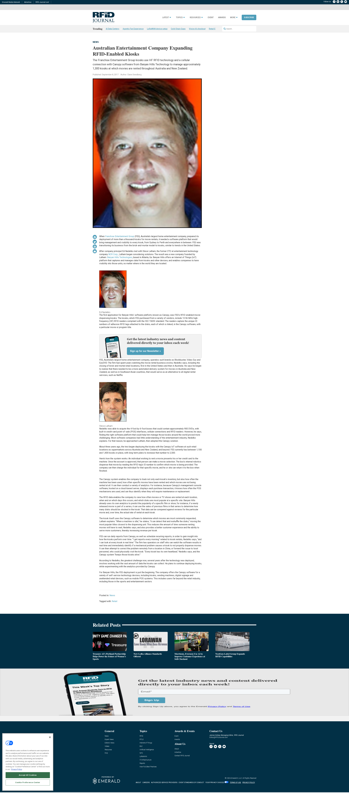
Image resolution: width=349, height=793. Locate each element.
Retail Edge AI (215, 29)
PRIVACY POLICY (248, 782)
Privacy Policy (16, 769)
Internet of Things (146, 743)
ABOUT (138, 782)
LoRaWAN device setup (157, 29)
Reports (142, 763)
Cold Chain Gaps (178, 29)
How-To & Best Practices (148, 767)
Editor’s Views (109, 743)
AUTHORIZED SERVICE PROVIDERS (164, 782)
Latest (165, 17)
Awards (222, 17)
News (96, 42)
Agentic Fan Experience (133, 29)
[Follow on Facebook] (334, 1)
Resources (195, 17)
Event (211, 17)
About (176, 749)
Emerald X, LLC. (236, 778)
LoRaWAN (143, 756)
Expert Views (109, 739)
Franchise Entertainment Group (119, 236)
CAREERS (146, 782)
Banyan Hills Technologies (119, 257)
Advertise (27, 2)
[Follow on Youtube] (345, 1)
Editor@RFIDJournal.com (218, 737)
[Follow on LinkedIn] (338, 1)
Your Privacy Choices (214, 782)
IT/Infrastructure (145, 760)
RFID (141, 736)
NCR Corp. (113, 254)
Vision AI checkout (197, 29)
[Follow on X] (341, 1)
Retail (114, 601)
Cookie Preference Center (27, 782)
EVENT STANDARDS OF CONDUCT (191, 782)
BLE (141, 746)
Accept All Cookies (28, 775)
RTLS (141, 739)
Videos (107, 746)
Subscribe (249, 17)
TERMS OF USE (235, 782)
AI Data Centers (112, 29)
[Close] (50, 737)
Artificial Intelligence (147, 750)
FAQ (106, 753)
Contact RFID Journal (182, 756)
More (232, 17)
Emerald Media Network (11, 2)
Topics (179, 17)
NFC (141, 753)
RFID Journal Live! (42, 2)
